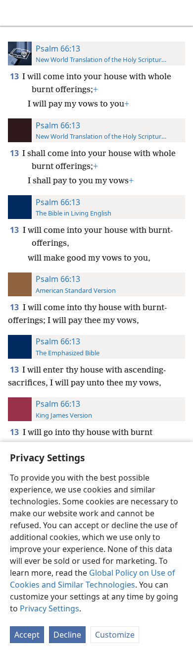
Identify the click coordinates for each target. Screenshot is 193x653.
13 (15, 76)
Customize (115, 634)
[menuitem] (15, 13)
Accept (27, 634)
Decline (67, 634)
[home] (15, 13)
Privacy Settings (49, 608)
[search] (181, 13)
